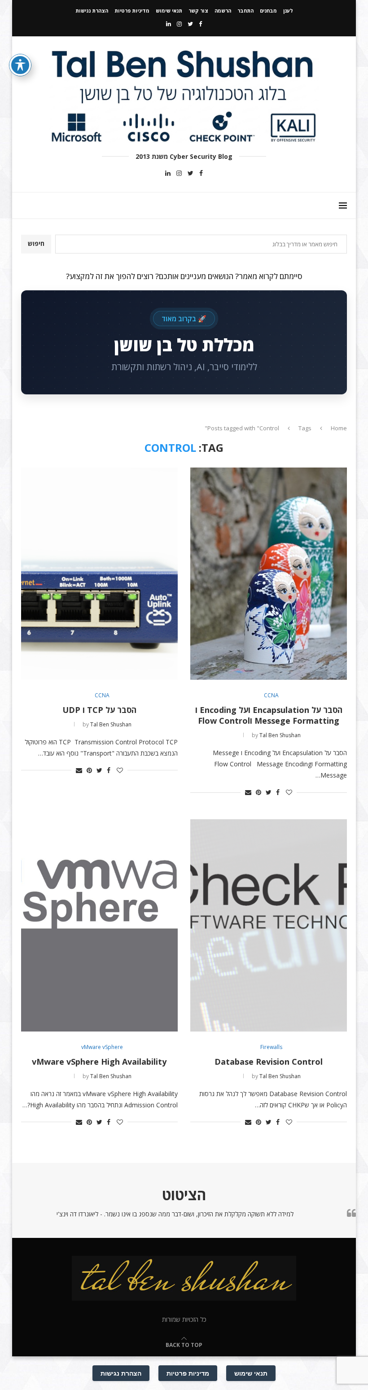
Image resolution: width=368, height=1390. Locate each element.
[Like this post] (289, 792)
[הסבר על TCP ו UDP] (99, 573)
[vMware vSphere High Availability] (99, 925)
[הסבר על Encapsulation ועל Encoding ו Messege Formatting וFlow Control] (268, 573)
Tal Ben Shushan (280, 735)
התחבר (245, 10)
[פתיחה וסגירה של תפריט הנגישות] (20, 65)
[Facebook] (200, 24)
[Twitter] (190, 24)
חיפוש (36, 243)
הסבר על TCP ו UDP (99, 709)
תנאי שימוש (169, 10)
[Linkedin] (168, 24)
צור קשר (198, 10)
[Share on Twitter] (269, 792)
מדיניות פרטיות (131, 10)
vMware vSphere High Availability (99, 1061)
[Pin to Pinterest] (258, 792)
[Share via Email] (248, 792)
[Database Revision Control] (268, 925)
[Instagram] (179, 24)
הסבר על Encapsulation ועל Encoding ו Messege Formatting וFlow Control (268, 715)
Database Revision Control (269, 1061)
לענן (288, 10)
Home (339, 428)
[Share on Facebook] (278, 792)
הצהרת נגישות (91, 10)
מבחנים (268, 10)
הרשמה (223, 10)
